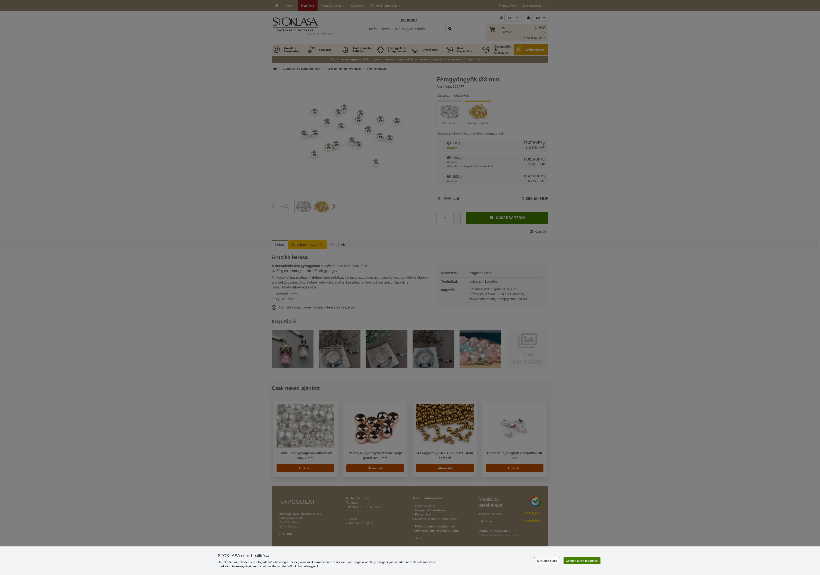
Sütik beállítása (547, 560)
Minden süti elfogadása (582, 560)
